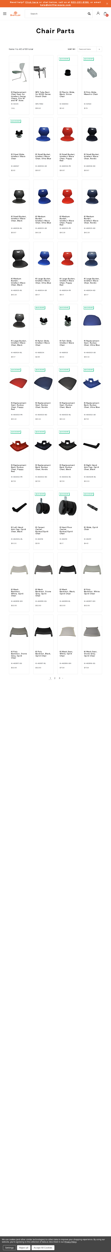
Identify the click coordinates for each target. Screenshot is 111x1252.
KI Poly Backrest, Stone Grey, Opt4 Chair (19, 654)
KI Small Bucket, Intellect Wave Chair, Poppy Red (67, 157)
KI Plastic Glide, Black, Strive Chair (67, 94)
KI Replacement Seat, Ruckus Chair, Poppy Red (18, 406)
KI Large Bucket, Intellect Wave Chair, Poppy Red (67, 281)
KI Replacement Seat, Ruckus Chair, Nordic (43, 405)
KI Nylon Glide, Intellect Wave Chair (42, 343)
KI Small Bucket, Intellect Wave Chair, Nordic (91, 156)
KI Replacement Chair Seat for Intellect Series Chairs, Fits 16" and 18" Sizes (18, 96)
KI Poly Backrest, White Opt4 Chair (92, 591)
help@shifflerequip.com (55, 5)
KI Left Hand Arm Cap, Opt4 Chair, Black (18, 529)
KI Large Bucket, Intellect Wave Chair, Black (19, 343)
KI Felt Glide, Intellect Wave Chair (67, 343)
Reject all (23, 1247)
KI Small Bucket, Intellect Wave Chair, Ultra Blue (43, 156)
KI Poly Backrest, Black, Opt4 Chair (43, 653)
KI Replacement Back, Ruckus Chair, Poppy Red (18, 468)
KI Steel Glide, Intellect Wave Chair (18, 156)
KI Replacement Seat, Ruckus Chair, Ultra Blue (92, 343)
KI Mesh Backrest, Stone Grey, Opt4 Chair (43, 592)
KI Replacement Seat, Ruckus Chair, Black (67, 405)
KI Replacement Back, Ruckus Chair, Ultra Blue (92, 405)
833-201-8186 (80, 2)
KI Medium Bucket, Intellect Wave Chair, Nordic (91, 219)
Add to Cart (19, 75)
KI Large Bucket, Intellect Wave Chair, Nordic (92, 280)
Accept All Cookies (43, 1247)
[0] (105, 13)
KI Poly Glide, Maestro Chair (91, 93)
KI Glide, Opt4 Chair (91, 528)
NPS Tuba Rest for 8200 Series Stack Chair (43, 94)
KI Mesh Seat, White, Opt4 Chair (66, 653)
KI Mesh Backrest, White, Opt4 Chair (17, 592)
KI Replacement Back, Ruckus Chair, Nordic (43, 467)
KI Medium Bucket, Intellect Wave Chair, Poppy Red (67, 220)
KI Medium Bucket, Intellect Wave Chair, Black (18, 281)
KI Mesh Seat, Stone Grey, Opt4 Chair (90, 653)
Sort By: (72, 49)
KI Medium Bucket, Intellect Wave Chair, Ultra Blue (43, 219)
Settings (9, 1247)
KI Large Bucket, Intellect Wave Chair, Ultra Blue (43, 280)
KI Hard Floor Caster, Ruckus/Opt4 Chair (66, 530)
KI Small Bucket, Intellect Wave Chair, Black (19, 218)
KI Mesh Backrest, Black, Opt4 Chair (67, 591)
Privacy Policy (70, 1242)
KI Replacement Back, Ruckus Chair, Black (67, 467)
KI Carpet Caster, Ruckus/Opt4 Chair (42, 530)
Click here (31, 2)
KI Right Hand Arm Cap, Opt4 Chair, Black (91, 467)
